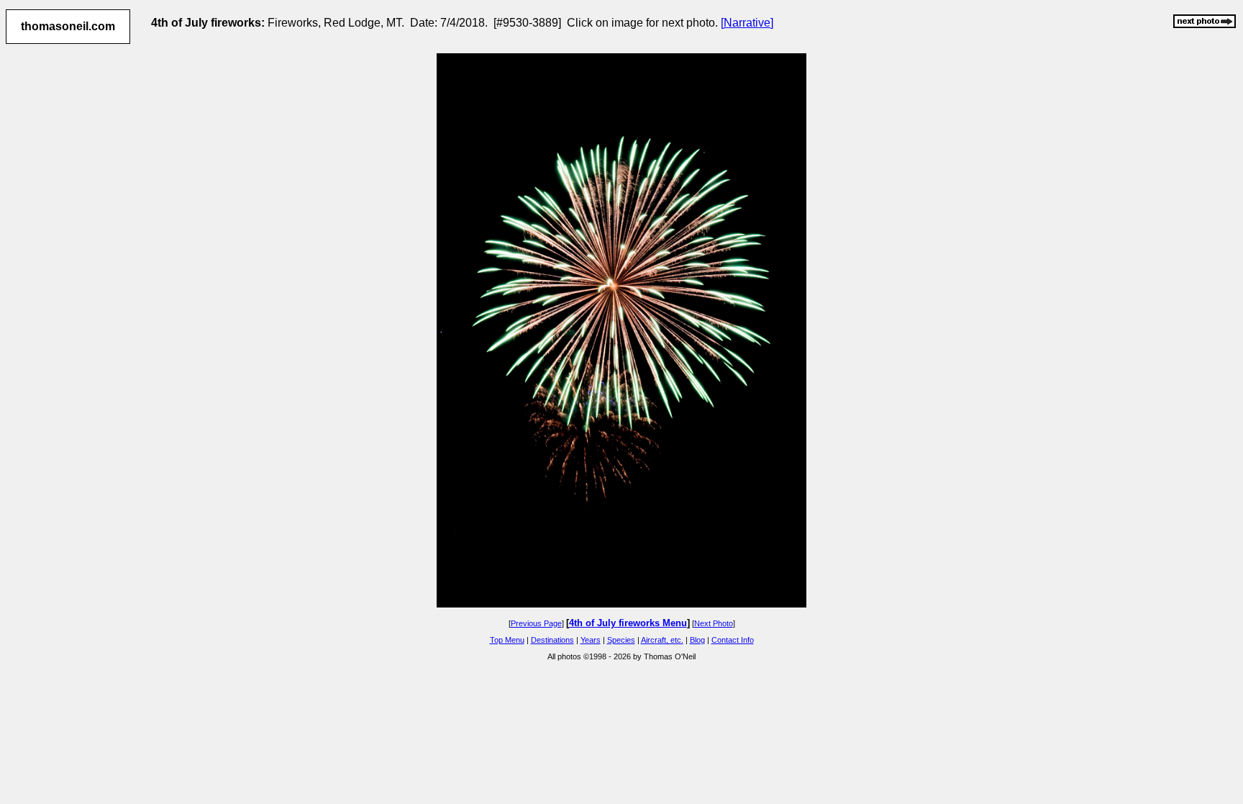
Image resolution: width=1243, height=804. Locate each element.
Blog (697, 640)
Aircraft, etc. (662, 640)
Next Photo (713, 623)
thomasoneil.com (68, 26)
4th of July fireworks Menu (628, 623)
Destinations (552, 640)
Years (590, 640)
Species (621, 640)
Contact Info (732, 640)
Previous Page (536, 623)
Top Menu (507, 640)
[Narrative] (747, 23)
